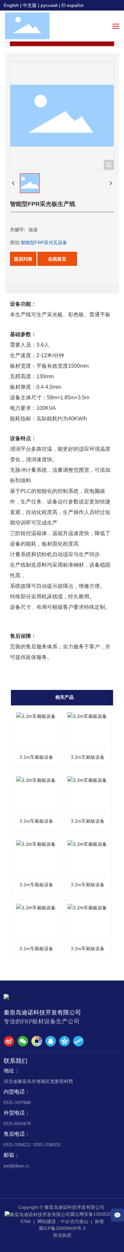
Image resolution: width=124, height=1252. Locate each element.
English (11, 5)
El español (72, 5)
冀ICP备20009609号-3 (62, 1228)
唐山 (83, 1221)
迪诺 (33, 229)
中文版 (30, 5)
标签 (99, 1221)
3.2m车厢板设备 (36, 757)
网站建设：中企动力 (58, 1221)
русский (49, 5)
